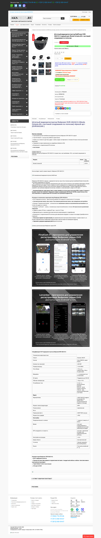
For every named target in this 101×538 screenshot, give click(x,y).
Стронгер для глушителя (15, 102)
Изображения (51, 118)
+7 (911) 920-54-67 (57, 519)
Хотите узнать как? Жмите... (61, 48)
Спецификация (42, 118)
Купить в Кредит (35, 500)
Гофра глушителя (17, 90)
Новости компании (15, 505)
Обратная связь (55, 503)
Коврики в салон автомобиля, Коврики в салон (18, 62)
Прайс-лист (14, 506)
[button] (88, 536)
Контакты (13, 503)
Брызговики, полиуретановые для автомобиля (17, 74)
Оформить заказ (85, 19)
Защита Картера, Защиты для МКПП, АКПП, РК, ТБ (19, 46)
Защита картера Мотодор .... (17, 138)
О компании (14, 500)
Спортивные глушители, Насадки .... (19, 127)
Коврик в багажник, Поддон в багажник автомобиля (17, 68)
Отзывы (58, 118)
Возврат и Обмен (35, 506)
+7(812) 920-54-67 (61, 2)
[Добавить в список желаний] (61, 113)
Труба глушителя (17, 106)
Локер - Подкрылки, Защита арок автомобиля (17, 56)
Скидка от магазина (36, 503)
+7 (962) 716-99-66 (57, 516)
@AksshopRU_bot (75, 516)
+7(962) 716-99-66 (29, 2)
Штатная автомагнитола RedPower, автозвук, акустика (19, 35)
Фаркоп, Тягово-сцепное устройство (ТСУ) (18, 50)
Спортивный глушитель (15, 94)
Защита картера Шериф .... (17, 132)
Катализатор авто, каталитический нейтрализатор (17, 86)
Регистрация (84, 12)
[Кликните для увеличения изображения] (41, 43)
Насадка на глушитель (19, 98)
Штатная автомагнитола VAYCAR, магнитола (19, 40)
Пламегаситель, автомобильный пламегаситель (17, 80)
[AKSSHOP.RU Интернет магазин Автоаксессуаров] (21, 17)
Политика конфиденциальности (18, 501)
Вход (90, 12)
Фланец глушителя (18, 114)
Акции (32, 501)
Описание (34, 118)
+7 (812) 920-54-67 (57, 521)
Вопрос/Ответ (55, 500)
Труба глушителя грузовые (16, 110)
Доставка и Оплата (35, 505)
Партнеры (33, 508)
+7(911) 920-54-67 (45, 2)
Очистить (76, 19)
